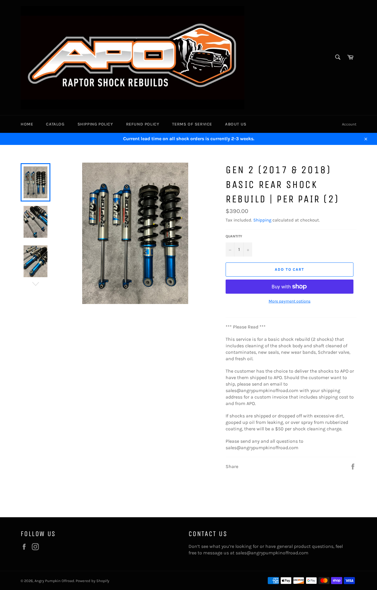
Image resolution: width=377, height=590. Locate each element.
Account (349, 124)
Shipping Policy (95, 124)
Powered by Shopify (92, 581)
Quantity (234, 236)
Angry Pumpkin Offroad (54, 581)
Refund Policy (142, 124)
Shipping (262, 220)
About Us (236, 124)
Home (27, 124)
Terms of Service (192, 124)
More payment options (289, 301)
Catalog (55, 124)
